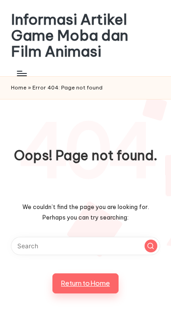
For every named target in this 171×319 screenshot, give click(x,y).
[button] (151, 246)
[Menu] (21, 73)
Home (18, 87)
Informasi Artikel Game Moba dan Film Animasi (69, 35)
